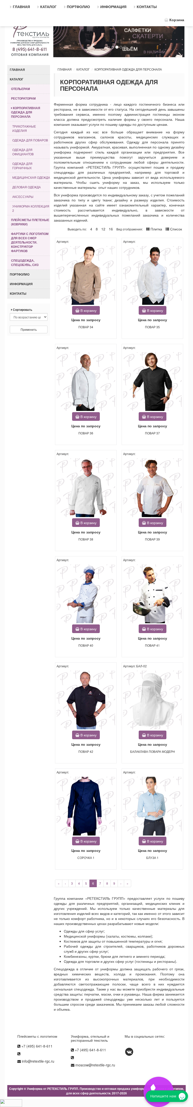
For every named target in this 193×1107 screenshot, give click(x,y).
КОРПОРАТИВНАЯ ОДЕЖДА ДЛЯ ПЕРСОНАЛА (128, 69)
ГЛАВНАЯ (65, 69)
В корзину (87, 310)
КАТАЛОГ (83, 69)
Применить (29, 329)
